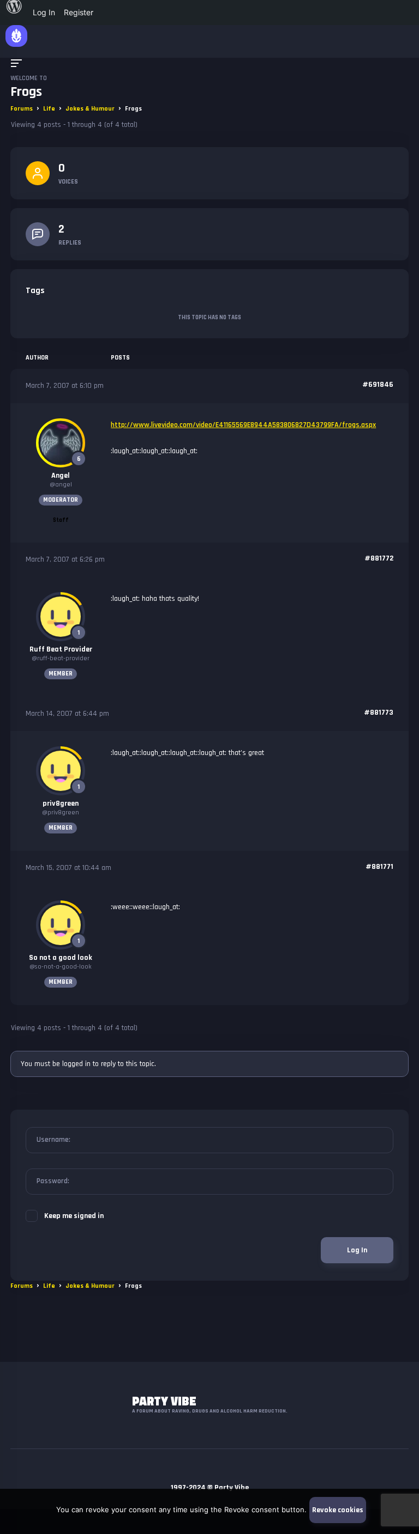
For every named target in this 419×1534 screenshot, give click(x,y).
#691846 (377, 384)
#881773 (378, 712)
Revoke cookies (337, 1510)
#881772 (378, 558)
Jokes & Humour (90, 109)
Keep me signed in (74, 1216)
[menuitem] (14, 12)
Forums (21, 109)
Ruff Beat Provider (60, 649)
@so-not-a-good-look (60, 967)
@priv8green (60, 812)
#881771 (379, 867)
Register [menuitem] (78, 12)
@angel (61, 484)
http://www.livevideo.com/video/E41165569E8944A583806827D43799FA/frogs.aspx (243, 425)
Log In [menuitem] (44, 12)
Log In (357, 1250)
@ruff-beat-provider (60, 658)
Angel (60, 475)
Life (49, 109)
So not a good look (60, 958)
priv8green (61, 803)
